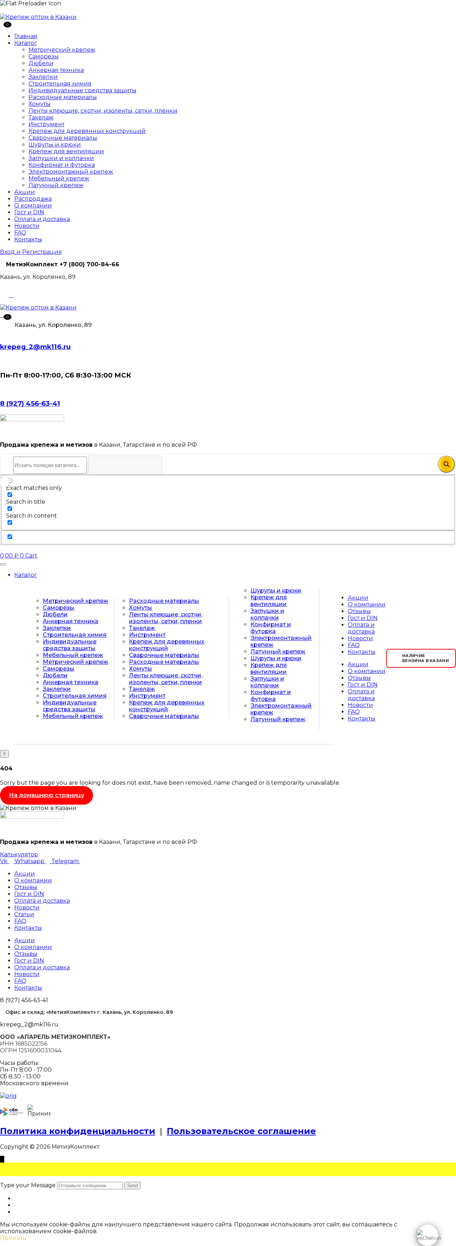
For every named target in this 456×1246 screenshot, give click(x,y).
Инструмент (46, 124)
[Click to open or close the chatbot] (427, 1235)
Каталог (25, 43)
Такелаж (40, 117)
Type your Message (28, 1185)
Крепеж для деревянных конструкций (87, 131)
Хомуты (39, 104)
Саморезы (43, 56)
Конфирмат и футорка (61, 164)
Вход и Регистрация (31, 251)
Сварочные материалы (62, 137)
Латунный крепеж (55, 185)
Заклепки (43, 76)
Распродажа (33, 198)
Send (132, 1185)
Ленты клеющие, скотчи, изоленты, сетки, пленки (102, 110)
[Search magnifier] (446, 464)
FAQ (20, 232)
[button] (3, 314)
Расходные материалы (62, 97)
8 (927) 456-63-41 (30, 403)
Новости (27, 225)
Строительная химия (60, 83)
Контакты (28, 239)
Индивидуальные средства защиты (82, 90)
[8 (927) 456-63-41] (2, 389)
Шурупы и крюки (54, 144)
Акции (24, 192)
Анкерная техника (56, 70)
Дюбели (40, 63)
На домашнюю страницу (46, 795)
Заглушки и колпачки (61, 158)
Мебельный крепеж (58, 178)
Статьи (24, 914)
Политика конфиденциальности (77, 1131)
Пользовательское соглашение (241, 1131)
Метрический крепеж (61, 49)
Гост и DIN (29, 212)
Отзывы (359, 611)
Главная (25, 36)
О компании (33, 205)
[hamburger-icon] (3, 564)
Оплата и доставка (42, 219)
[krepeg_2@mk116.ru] (2, 332)
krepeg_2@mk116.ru (35, 347)
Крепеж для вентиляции (66, 151)
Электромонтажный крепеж (70, 171)
